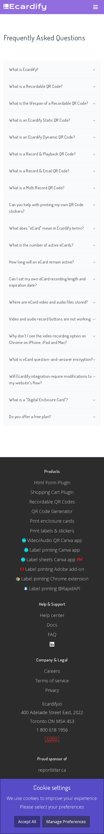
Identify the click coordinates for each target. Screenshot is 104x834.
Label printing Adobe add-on (54, 569)
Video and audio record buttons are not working (50, 318)
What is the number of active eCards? (41, 245)
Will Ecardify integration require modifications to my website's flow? (50, 379)
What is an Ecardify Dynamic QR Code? (42, 137)
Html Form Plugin (52, 482)
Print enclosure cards (52, 521)
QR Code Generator (52, 511)
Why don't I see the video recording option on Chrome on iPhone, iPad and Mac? (47, 339)
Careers (52, 671)
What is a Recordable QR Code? (36, 86)
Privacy (52, 690)
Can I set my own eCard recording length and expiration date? (47, 282)
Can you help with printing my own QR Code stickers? (46, 208)
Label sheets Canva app (50, 559)
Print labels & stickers (52, 531)
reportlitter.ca (52, 770)
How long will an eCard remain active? (41, 261)
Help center (52, 615)
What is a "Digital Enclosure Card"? (38, 399)
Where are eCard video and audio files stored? (48, 302)
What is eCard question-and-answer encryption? (51, 359)
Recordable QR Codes (52, 502)
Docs (52, 625)
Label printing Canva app (54, 550)
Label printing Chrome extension (54, 579)
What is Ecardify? (24, 69)
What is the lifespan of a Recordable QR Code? (48, 103)
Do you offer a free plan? (30, 416)
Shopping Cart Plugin (52, 492)
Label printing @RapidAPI (54, 588)
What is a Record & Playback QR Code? (42, 153)
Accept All (27, 821)
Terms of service (52, 681)
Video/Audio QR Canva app (54, 540)
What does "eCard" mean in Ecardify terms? (46, 228)
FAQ (52, 634)
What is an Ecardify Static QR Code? (39, 120)
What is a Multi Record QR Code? (37, 187)
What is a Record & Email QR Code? (39, 170)
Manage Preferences (66, 821)
